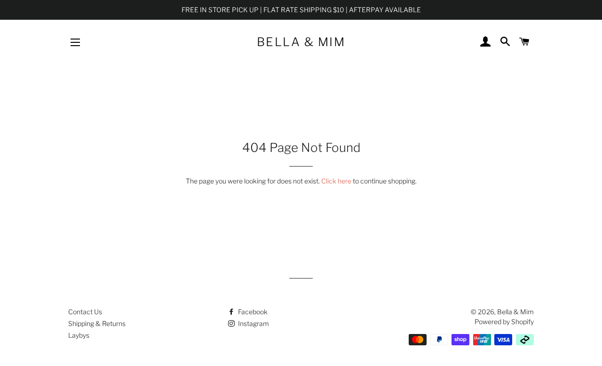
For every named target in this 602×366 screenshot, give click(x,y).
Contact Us (85, 312)
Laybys (78, 335)
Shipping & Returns (97, 323)
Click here (336, 181)
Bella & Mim (301, 42)
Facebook (252, 312)
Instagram (253, 323)
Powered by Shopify (504, 322)
